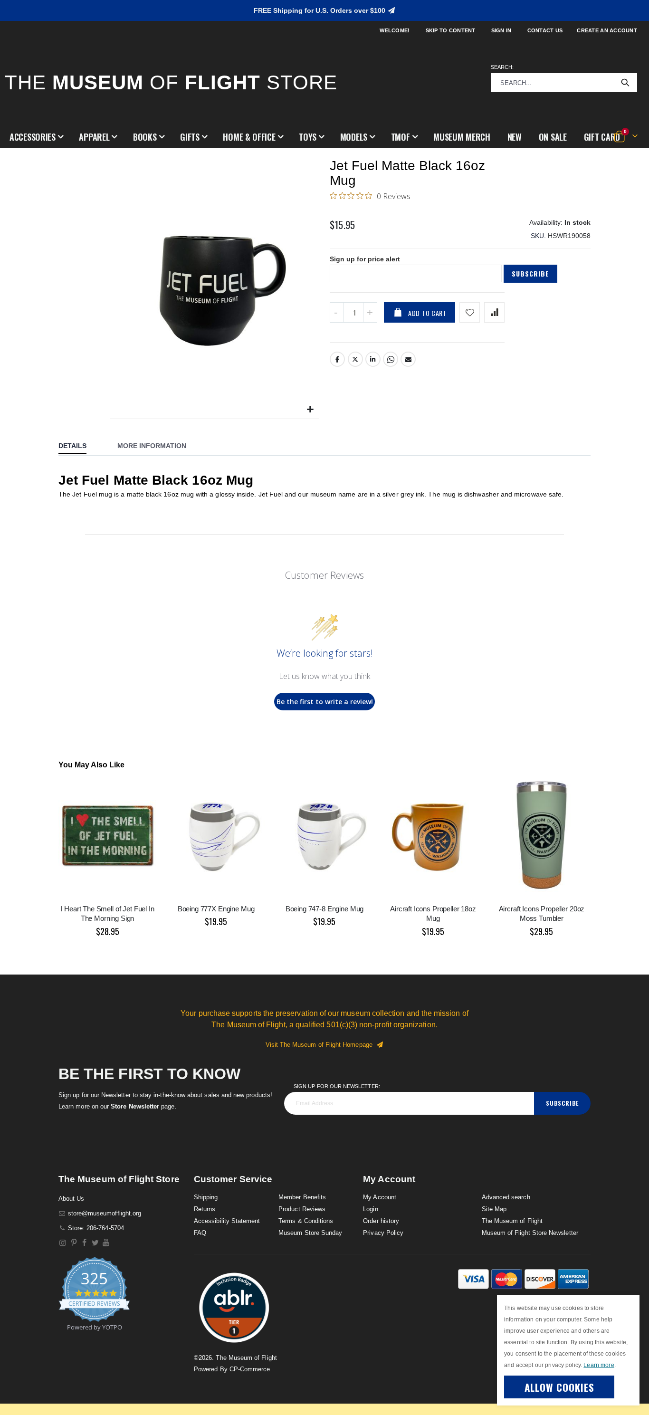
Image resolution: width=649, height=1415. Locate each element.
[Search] (625, 82)
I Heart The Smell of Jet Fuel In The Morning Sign (107, 913)
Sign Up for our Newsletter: (337, 1086)
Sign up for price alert (365, 259)
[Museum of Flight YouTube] (106, 1243)
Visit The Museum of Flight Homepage (321, 1044)
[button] (36, 136)
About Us (71, 1198)
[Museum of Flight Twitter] (95, 1243)
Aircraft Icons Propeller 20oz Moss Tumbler (542, 913)
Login (370, 1209)
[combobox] (564, 82)
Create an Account (607, 30)
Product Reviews (301, 1209)
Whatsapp (390, 359)
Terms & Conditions (305, 1220)
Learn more (598, 1365)
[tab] (79, 446)
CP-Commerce (249, 1369)
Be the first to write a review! (325, 701)
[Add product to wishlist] (469, 312)
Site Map (494, 1209)
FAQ (200, 1232)
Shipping (206, 1197)
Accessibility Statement (227, 1220)
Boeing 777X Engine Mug (216, 909)
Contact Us (545, 30)
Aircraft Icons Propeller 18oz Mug (433, 913)
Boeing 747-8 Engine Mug (325, 909)
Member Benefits (302, 1197)
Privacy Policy (383, 1232)
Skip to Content (451, 30)
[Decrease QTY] (337, 312)
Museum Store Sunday (310, 1232)
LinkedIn (373, 359)
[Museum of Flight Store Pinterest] (73, 1243)
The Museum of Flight (512, 1220)
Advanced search (506, 1197)
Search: (502, 67)
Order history (381, 1220)
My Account (379, 1197)
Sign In (501, 30)
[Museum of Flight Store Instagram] (62, 1243)
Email (408, 359)
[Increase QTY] (370, 312)
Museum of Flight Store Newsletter (530, 1232)
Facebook (337, 359)
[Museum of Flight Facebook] (84, 1243)
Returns (204, 1209)
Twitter (355, 359)
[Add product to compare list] (494, 312)
